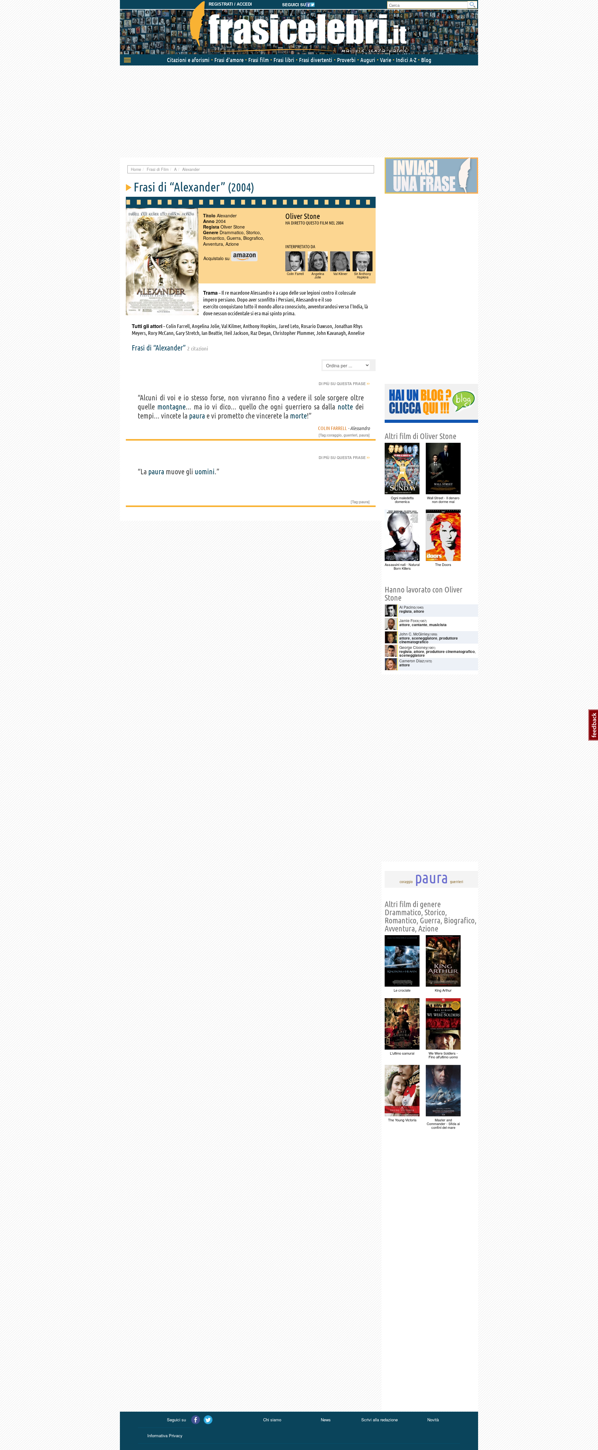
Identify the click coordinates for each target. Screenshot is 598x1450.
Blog (426, 59)
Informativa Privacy (165, 1435)
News (326, 1420)
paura (197, 416)
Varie (385, 59)
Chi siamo (272, 1420)
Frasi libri (283, 59)
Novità (433, 1420)
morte (298, 416)
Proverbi (346, 59)
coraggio (334, 435)
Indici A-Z (406, 59)
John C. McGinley (414, 633)
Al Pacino (407, 607)
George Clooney (413, 647)
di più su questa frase (344, 383)
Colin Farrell (332, 428)
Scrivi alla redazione (379, 1420)
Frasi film (258, 59)
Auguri (367, 59)
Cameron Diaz (411, 660)
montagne (171, 407)
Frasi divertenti (315, 59)
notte (345, 407)
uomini (205, 471)
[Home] (299, 28)
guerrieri (350, 435)
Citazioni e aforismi (188, 59)
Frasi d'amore (229, 59)
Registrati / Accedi (230, 4)
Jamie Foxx (409, 620)
